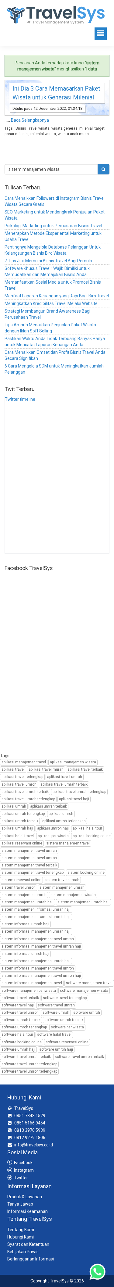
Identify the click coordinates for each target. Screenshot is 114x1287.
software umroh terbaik (63, 1020)
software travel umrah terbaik (26, 1057)
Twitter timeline (20, 399)
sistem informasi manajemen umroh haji (36, 961)
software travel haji (18, 1005)
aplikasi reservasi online (22, 843)
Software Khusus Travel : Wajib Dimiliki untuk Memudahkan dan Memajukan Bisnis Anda (47, 271)
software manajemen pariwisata (29, 990)
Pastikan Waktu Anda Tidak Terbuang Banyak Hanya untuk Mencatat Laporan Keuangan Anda (55, 341)
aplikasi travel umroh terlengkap (28, 799)
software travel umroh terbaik (79, 1057)
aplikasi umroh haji (53, 828)
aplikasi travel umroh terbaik (25, 792)
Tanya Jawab (20, 1204)
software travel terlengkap (65, 998)
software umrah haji (18, 1049)
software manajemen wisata (84, 990)
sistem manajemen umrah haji (28, 902)
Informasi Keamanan (27, 1211)
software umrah (56, 1012)
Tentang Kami (20, 1229)
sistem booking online (86, 872)
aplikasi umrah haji (17, 828)
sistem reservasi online (21, 880)
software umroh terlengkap (24, 1027)
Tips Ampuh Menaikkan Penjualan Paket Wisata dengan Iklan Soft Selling (50, 327)
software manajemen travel (89, 983)
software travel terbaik (20, 998)
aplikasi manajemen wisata (73, 762)
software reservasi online (67, 1042)
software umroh (86, 1012)
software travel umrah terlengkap (29, 1064)
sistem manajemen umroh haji (83, 902)
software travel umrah (56, 1005)
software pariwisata (67, 1027)
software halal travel (54, 1034)
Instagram (23, 1170)
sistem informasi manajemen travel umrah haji (41, 946)
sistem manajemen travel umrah (29, 850)
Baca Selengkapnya (30, 120)
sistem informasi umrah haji (25, 924)
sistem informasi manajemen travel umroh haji (41, 975)
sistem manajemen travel (68, 843)
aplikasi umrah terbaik (48, 806)
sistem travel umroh (19, 887)
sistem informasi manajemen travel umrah (38, 939)
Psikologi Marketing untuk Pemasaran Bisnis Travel (53, 225)
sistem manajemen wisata (73, 895)
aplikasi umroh (61, 814)
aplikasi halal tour (87, 828)
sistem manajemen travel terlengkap (33, 872)
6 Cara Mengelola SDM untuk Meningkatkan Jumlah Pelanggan (54, 369)
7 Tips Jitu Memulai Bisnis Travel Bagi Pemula (48, 260)
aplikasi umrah (14, 806)
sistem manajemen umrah (62, 887)
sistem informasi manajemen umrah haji (36, 931)
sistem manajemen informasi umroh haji (36, 917)
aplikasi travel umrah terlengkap (79, 792)
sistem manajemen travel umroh (29, 858)
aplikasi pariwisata (53, 836)
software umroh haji (56, 1049)
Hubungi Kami (20, 1237)
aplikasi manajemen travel (24, 762)
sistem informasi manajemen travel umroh (38, 968)
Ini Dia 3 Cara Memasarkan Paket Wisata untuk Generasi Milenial (56, 93)
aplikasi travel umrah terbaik (64, 784)
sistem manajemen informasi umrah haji (36, 909)
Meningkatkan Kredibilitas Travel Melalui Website (51, 303)
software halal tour (17, 1034)
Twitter (20, 1177)
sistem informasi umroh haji (25, 954)
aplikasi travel (13, 769)
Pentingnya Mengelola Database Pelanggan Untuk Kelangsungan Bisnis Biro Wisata (53, 250)
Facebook (23, 1162)
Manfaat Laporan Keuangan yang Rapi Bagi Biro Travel (57, 295)
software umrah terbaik (21, 1020)
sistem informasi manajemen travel (32, 983)
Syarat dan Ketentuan (28, 1244)
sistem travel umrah (62, 880)
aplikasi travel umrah (64, 777)
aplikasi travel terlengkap (22, 777)
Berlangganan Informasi (30, 1259)
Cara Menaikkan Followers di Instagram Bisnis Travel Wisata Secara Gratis (55, 201)
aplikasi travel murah (46, 769)
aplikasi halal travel (18, 836)
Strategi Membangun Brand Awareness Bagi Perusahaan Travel (47, 314)
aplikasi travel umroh (19, 784)
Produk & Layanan (24, 1196)
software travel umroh (20, 1012)
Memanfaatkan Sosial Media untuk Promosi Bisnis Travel (53, 285)
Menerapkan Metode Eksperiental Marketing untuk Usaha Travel (53, 236)
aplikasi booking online (92, 836)
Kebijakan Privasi (23, 1251)
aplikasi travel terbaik (85, 769)
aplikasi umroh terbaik (20, 821)
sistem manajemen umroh (24, 895)
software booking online (22, 1042)
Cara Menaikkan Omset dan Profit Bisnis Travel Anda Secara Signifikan (55, 355)
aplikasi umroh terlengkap (63, 821)
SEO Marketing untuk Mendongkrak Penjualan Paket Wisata (55, 215)
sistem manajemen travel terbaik (29, 865)
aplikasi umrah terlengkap (23, 814)
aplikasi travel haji (74, 799)
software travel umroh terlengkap (29, 1071)
